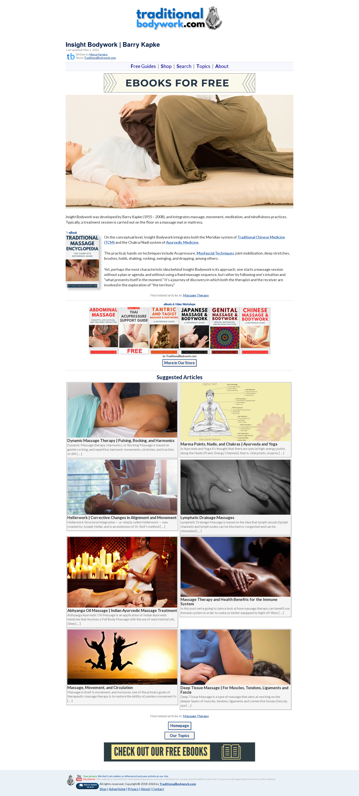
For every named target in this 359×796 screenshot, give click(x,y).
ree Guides (144, 66)
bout (222, 66)
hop (167, 66)
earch (185, 66)
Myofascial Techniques (215, 253)
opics (204, 66)
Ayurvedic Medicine (182, 242)
